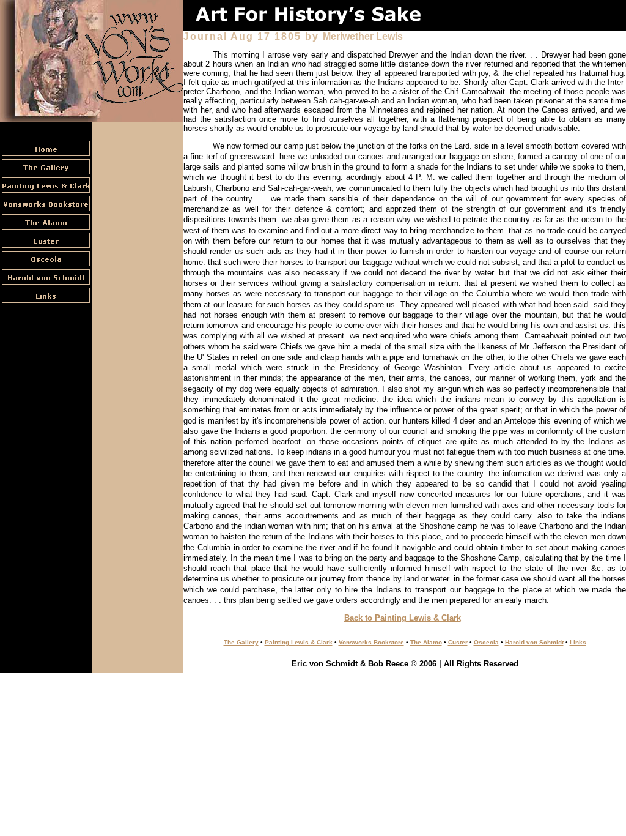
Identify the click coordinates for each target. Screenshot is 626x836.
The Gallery (241, 642)
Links (578, 642)
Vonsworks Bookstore (371, 642)
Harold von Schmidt (534, 642)
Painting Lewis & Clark (299, 642)
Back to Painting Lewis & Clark (402, 617)
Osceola (486, 642)
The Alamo (426, 642)
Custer (458, 642)
